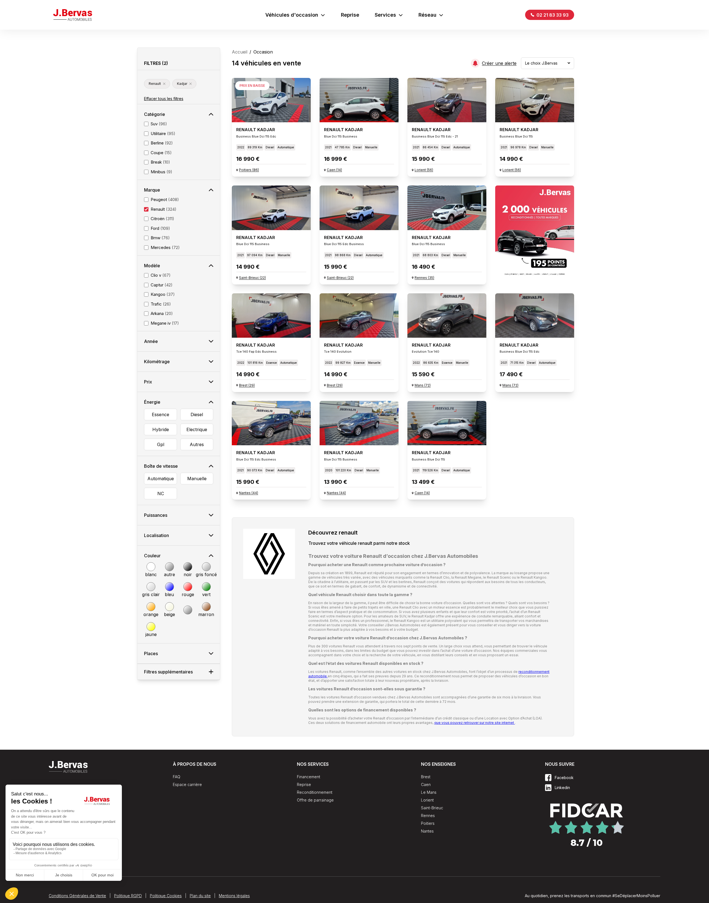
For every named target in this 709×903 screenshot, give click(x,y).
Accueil (239, 52)
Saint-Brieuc (432, 807)
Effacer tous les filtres (163, 98)
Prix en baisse (252, 85)
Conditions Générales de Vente (77, 895)
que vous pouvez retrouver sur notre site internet (474, 723)
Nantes (427, 831)
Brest (425, 776)
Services (385, 15)
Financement (308, 776)
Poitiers (428, 823)
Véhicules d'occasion (291, 15)
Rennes (428, 815)
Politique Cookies (166, 895)
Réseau (427, 15)
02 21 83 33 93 (552, 15)
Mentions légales (234, 895)
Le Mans (428, 792)
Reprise (350, 15)
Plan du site (200, 895)
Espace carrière (187, 784)
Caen (426, 784)
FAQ (176, 776)
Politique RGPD (128, 895)
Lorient (427, 800)
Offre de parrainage (315, 800)
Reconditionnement (314, 792)
